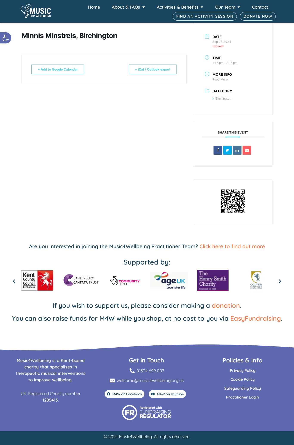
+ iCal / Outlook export (152, 69)
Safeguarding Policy (242, 388)
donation (226, 305)
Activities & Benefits (177, 7)
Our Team (225, 7)
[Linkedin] (237, 150)
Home (94, 7)
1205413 (50, 400)
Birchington (223, 98)
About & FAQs (126, 7)
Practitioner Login (242, 397)
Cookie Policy (243, 379)
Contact (260, 7)
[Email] (247, 150)
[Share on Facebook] (218, 150)
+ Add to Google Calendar (58, 69)
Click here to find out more (232, 246)
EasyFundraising (255, 318)
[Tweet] (227, 150)
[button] (5, 37)
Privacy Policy (242, 370)
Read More (220, 79)
